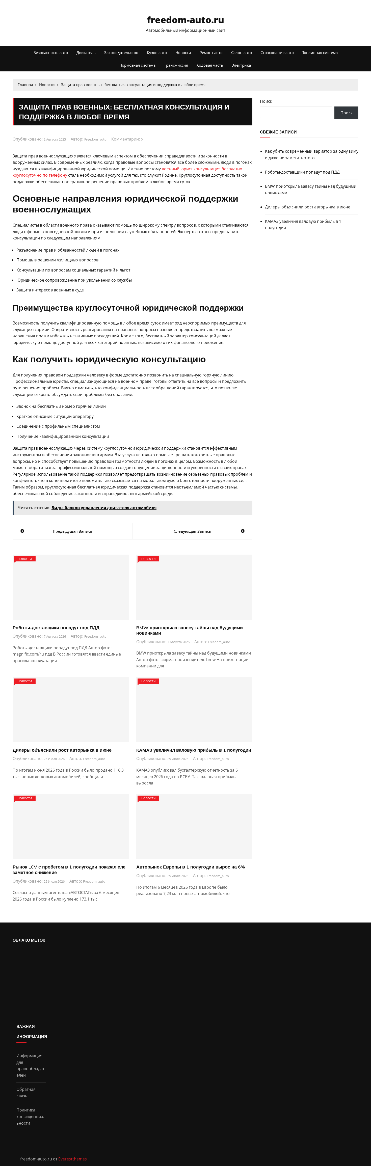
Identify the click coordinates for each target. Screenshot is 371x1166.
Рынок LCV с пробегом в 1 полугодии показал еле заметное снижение (69, 869)
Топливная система (320, 52)
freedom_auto (95, 139)
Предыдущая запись (72, 531)
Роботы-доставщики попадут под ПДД (56, 628)
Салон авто (241, 52)
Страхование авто (277, 52)
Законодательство (121, 52)
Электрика (241, 65)
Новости (183, 52)
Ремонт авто (211, 52)
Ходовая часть (210, 65)
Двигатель (86, 52)
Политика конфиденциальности (30, 1116)
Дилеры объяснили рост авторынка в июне (62, 750)
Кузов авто (157, 52)
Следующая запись (192, 531)
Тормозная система (137, 65)
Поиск (266, 101)
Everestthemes (72, 1159)
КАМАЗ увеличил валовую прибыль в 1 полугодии (193, 750)
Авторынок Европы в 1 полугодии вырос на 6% (190, 867)
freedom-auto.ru (185, 20)
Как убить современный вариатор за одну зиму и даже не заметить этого (311, 154)
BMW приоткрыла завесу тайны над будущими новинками (189, 630)
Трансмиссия (176, 65)
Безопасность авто (51, 52)
